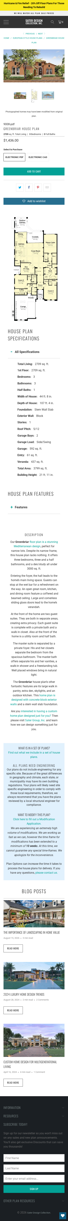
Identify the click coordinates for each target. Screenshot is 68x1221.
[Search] (52, 22)
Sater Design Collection (38, 1212)
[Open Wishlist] (62, 1215)
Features (21, 507)
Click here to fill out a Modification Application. (34, 818)
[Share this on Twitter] (20, 188)
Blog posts (34, 891)
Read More (13, 948)
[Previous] (6, 66)
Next (40, 34)
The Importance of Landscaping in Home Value (31, 932)
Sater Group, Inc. (35, 720)
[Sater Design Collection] (34, 22)
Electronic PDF (14, 157)
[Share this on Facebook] (29, 188)
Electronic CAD (38, 157)
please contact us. (46, 872)
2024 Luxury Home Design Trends (23, 994)
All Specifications (27, 352)
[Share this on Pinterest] (38, 188)
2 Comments (42, 999)
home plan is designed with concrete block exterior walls (33, 700)
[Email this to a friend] (47, 188)
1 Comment (39, 1072)
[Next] (62, 66)
